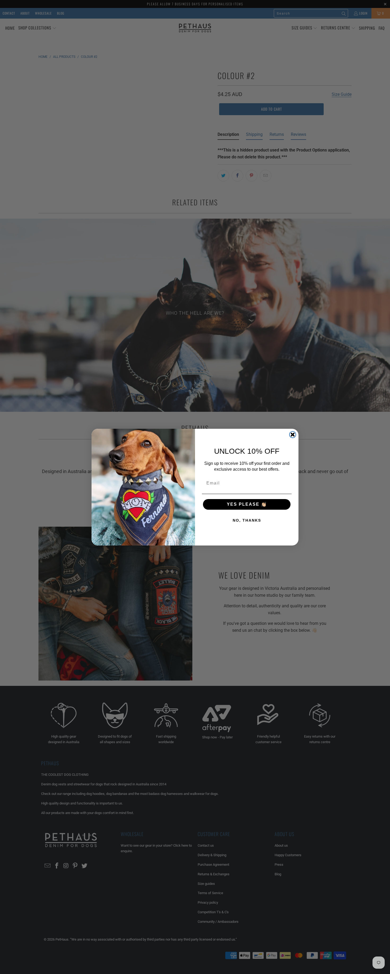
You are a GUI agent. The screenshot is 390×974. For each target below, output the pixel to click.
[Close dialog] (292, 434)
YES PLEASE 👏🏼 (247, 504)
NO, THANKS (247, 520)
